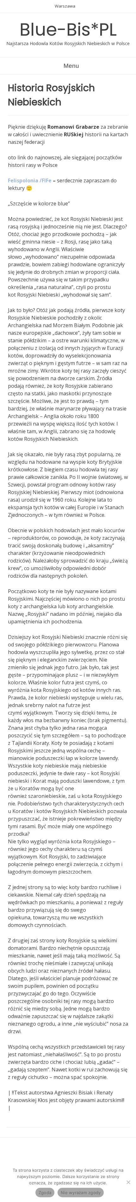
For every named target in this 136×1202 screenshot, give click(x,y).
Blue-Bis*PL (68, 29)
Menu (70, 65)
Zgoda (45, 1192)
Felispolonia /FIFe (30, 180)
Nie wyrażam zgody (81, 1192)
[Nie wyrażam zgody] (128, 1182)
